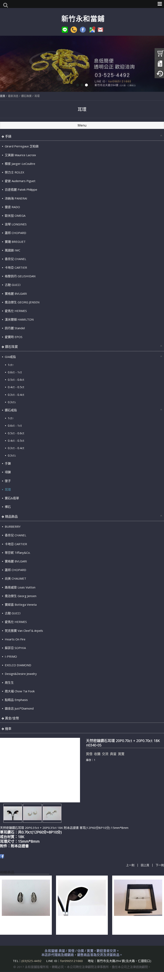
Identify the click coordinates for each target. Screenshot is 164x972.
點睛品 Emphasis (16, 700)
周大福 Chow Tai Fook (19, 691)
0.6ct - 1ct (14, 372)
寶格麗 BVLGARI (15, 294)
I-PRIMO (10, 656)
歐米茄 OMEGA (14, 216)
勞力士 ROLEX (14, 172)
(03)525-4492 (31, 961)
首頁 (2, 96)
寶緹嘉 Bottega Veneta (20, 604)
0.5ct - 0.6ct (15, 380)
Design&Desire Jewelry (20, 674)
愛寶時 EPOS (13, 337)
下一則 (160, 865)
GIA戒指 (10, 357)
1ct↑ (10, 365)
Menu (82, 125)
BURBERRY (12, 526)
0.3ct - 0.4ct (15, 395)
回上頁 (145, 865)
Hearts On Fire (14, 639)
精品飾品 (11, 516)
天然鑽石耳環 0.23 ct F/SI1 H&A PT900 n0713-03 (135, 925)
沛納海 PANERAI (15, 198)
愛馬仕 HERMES (15, 311)
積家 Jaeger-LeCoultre (19, 164)
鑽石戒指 (10, 410)
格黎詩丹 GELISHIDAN (19, 276)
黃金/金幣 (12, 718)
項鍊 (7, 472)
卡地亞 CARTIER (15, 267)
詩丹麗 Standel (14, 328)
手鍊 (7, 463)
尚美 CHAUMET (15, 578)
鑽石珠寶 (26, 96)
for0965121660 (71, 961)
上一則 (130, 865)
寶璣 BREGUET (15, 242)
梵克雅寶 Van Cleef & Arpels (23, 631)
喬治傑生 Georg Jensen (20, 596)
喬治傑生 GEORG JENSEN (21, 302)
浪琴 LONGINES (15, 224)
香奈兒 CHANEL (15, 259)
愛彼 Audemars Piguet (19, 181)
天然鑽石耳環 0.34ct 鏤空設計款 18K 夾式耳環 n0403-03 (23, 925)
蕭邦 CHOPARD (15, 233)
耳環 (37, 96)
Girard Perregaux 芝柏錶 (21, 146)
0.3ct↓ (11, 402)
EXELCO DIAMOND (17, 665)
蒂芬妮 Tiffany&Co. (17, 553)
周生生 (9, 682)
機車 (8, 728)
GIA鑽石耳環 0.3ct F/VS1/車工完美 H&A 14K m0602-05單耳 (81, 925)
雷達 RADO (12, 207)
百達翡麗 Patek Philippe (20, 189)
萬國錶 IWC (12, 250)
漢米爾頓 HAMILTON (19, 319)
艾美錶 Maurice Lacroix (20, 155)
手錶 (8, 136)
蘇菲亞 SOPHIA (15, 648)
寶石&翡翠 (11, 498)
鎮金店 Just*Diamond (19, 708)
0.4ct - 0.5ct (15, 387)
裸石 (7, 507)
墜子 (7, 481)
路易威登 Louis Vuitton (19, 587)
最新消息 (13, 96)
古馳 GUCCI (12, 285)
